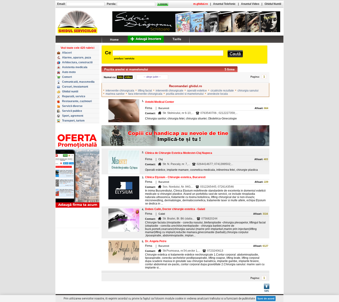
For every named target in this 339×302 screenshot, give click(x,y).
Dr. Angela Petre (156, 241)
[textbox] (168, 53)
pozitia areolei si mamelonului (185, 93)
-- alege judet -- (152, 76)
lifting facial (145, 90)
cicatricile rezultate (222, 90)
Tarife (176, 39)
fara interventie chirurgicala (145, 93)
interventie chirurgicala (120, 90)
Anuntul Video (250, 4)
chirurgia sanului (248, 90)
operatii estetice (197, 90)
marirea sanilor (115, 93)
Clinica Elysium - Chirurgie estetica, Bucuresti (175, 177)
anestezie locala (217, 93)
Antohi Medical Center (159, 102)
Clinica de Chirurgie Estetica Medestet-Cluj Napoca (178, 153)
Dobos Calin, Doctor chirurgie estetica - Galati (175, 209)
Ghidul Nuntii (273, 4)
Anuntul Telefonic (224, 4)
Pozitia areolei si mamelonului (126, 69)
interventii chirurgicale (169, 90)
